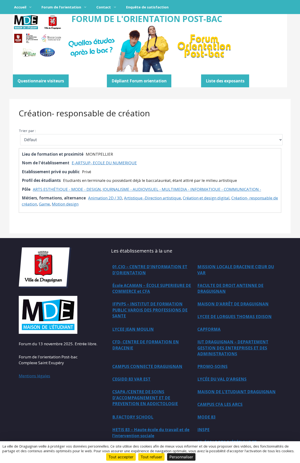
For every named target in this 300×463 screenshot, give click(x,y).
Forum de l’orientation (61, 7)
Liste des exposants (225, 81)
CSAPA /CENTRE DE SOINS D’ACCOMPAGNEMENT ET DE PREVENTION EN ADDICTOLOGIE (145, 397)
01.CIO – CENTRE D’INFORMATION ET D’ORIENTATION (149, 270)
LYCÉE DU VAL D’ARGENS (222, 379)
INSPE (203, 429)
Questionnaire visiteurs (41, 81)
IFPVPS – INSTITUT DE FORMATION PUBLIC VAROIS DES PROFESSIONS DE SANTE (150, 310)
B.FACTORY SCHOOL (132, 417)
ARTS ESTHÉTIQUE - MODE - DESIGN (67, 189)
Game (44, 204)
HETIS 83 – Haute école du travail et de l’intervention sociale (150, 432)
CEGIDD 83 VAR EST (131, 379)
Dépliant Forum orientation (139, 81)
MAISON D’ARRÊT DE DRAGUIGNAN (233, 304)
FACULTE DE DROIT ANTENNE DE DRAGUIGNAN (230, 288)
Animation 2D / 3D (105, 198)
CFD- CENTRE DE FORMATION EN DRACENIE (145, 345)
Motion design (65, 204)
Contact (103, 7)
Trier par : (27, 130)
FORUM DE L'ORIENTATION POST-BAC (146, 18)
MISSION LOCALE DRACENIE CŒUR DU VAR (235, 270)
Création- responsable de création (84, 113)
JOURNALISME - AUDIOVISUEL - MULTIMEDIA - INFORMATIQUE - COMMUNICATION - (182, 189)
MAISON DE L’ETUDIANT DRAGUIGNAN (236, 391)
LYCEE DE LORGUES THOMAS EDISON (234, 316)
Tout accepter (121, 457)
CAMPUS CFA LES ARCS (220, 404)
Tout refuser (151, 457)
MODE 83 (206, 417)
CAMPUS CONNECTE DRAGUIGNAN (147, 366)
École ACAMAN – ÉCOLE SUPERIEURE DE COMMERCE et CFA (151, 288)
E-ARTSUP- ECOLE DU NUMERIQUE (104, 162)
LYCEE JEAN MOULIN (133, 329)
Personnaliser (181, 457)
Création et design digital (206, 198)
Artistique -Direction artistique (152, 198)
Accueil (20, 7)
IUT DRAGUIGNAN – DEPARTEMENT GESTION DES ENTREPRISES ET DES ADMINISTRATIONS (232, 347)
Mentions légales (34, 375)
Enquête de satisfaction (147, 7)
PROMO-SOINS (212, 366)
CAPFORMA (209, 329)
